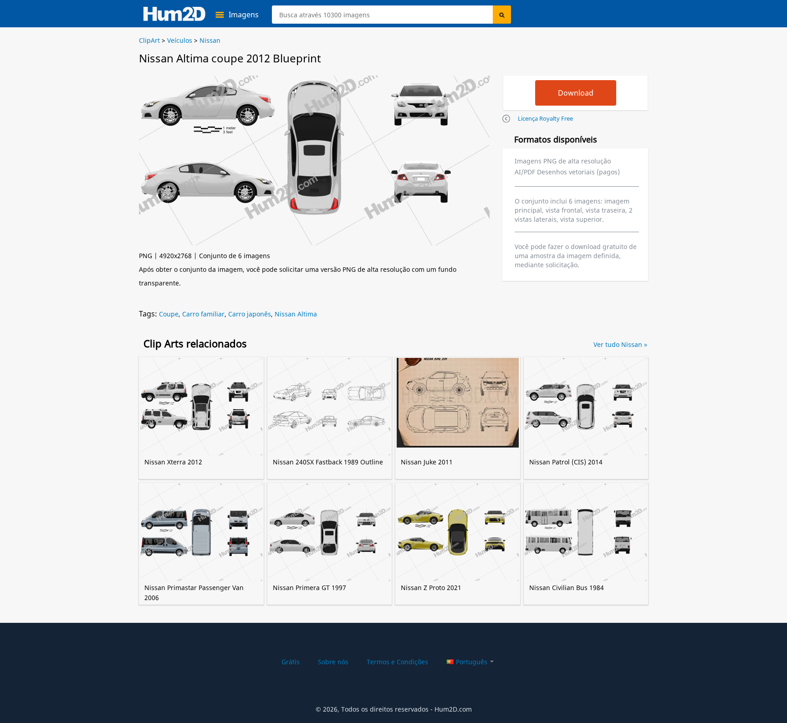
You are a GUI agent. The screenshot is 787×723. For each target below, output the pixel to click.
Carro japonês (249, 314)
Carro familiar (203, 314)
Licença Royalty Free (545, 118)
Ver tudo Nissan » (620, 344)
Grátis (290, 661)
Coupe (169, 314)
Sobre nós (333, 661)
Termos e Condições (397, 661)
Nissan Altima (296, 314)
